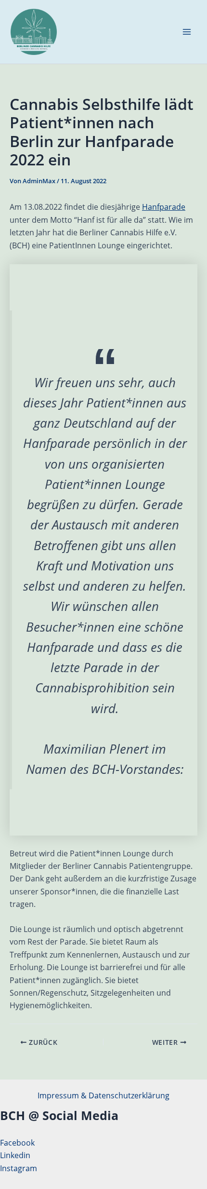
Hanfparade (163, 207)
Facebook (17, 1142)
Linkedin (15, 1155)
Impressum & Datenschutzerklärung (103, 1095)
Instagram (18, 1168)
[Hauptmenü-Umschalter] (186, 31)
